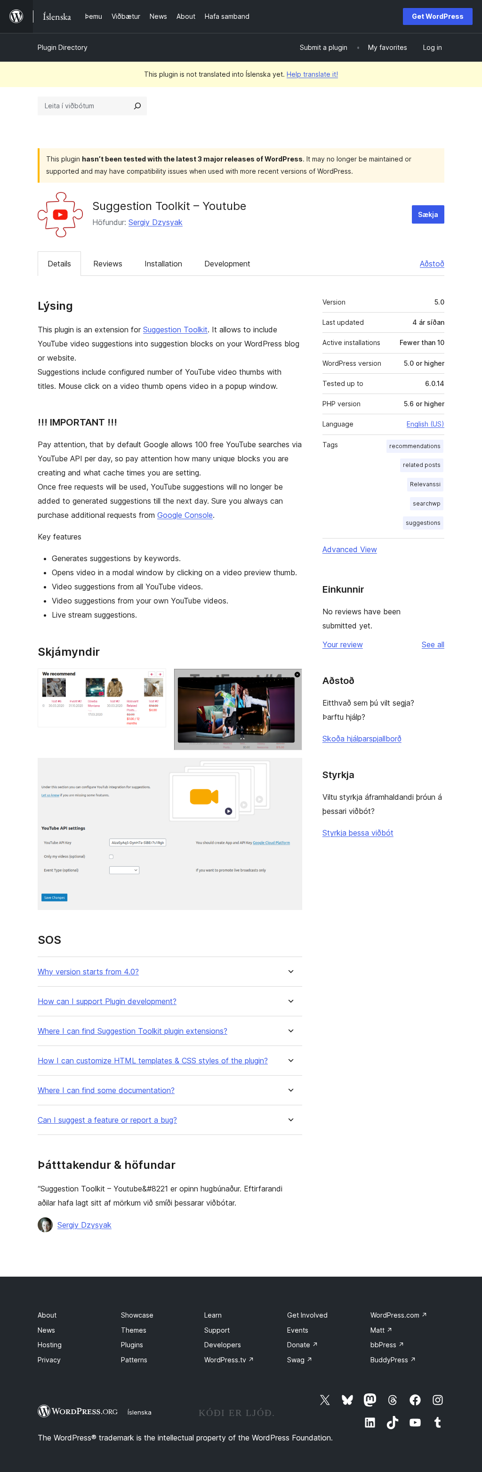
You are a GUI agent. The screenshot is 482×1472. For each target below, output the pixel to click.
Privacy (49, 1360)
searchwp (427, 503)
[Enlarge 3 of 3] (289, 770)
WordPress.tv (229, 1360)
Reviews (107, 263)
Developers (222, 1345)
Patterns (134, 1360)
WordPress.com (398, 1315)
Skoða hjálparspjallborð (362, 738)
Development (227, 263)
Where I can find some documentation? (106, 1090)
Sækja (428, 214)
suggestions (423, 522)
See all (433, 644)
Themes (133, 1330)
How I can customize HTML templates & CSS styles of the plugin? (153, 1060)
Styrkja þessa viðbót (358, 832)
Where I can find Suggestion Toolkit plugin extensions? (132, 1031)
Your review (342, 644)
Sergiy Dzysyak (156, 222)
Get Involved (307, 1315)
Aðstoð (432, 263)
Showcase (137, 1315)
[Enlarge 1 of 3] (153, 681)
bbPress (387, 1345)
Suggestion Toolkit (175, 329)
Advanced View (349, 549)
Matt (381, 1330)
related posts (422, 464)
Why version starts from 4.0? (88, 971)
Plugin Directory (63, 47)
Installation (163, 263)
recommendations (415, 446)
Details (59, 263)
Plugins (132, 1345)
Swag (300, 1360)
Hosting (50, 1345)
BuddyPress (393, 1360)
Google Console (185, 515)
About (47, 1315)
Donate (302, 1345)
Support (217, 1330)
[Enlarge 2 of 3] (289, 681)
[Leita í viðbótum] (137, 106)
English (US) (425, 424)
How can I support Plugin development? (107, 1001)
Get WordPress (438, 16)
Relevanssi (425, 484)
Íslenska (140, 1412)
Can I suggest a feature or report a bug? (107, 1120)
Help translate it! (312, 74)
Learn (213, 1315)
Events (297, 1330)
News (46, 1330)
